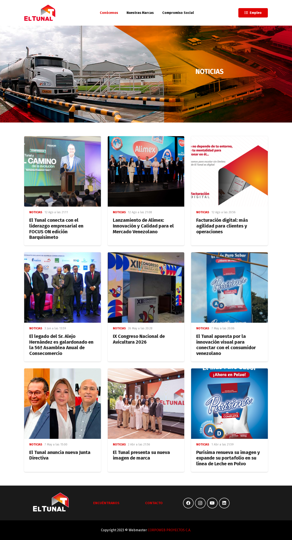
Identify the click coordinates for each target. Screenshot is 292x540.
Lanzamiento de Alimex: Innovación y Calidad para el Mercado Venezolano (143, 226)
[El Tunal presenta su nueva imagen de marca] (146, 403)
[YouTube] (212, 503)
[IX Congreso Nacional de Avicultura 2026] (146, 287)
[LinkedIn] (224, 503)
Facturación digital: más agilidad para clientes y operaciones (222, 226)
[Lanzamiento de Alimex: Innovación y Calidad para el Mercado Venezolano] (146, 171)
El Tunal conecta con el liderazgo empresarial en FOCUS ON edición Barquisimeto (56, 228)
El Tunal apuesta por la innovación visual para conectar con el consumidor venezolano (226, 344)
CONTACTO (154, 503)
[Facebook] (188, 503)
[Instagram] (200, 503)
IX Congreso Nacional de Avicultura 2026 (139, 339)
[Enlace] (40, 12)
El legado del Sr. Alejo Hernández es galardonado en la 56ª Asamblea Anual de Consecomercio (61, 344)
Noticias (35, 212)
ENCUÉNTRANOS (106, 503)
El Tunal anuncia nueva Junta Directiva (59, 455)
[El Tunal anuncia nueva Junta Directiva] (62, 403)
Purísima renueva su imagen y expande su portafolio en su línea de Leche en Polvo (228, 458)
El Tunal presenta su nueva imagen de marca (141, 455)
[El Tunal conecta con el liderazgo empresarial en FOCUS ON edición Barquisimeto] (62, 171)
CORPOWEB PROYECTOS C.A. (169, 530)
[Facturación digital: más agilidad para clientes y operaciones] (229, 171)
